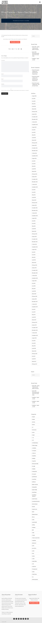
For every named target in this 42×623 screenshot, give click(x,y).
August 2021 (34, 249)
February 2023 (34, 202)
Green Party (34, 479)
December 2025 (34, 116)
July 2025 (33, 129)
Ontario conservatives (36, 537)
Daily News (34, 455)
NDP (33, 530)
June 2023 (33, 192)
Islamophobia (34, 487)
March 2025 (34, 140)
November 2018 (34, 330)
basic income (34, 429)
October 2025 (34, 121)
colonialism (34, 448)
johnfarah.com (21, 606)
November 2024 (34, 150)
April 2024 (34, 168)
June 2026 (33, 101)
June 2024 (33, 163)
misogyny (33, 527)
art (32, 427)
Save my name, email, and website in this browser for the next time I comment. (15, 90)
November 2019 (34, 301)
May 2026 (33, 103)
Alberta (33, 424)
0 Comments (22, 14)
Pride (33, 553)
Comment (3, 60)
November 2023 (34, 181)
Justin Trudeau (34, 498)
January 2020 (34, 298)
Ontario (33, 535)
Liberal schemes (34, 504)
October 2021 (34, 244)
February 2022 (34, 233)
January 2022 (34, 236)
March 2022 (34, 231)
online (33, 532)
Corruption (34, 450)
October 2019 (34, 304)
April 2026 (34, 106)
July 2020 (33, 283)
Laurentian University (36, 501)
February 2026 (34, 111)
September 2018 (35, 335)
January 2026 (34, 114)
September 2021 (35, 246)
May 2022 (33, 226)
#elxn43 (33, 416)
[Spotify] (19, 619)
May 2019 (33, 314)
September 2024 (35, 155)
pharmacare (34, 543)
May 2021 (33, 257)
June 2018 (33, 343)
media (33, 519)
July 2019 (33, 309)
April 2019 (34, 317)
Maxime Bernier (35, 514)
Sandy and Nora (9, 14)
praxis (33, 550)
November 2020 (34, 272)
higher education (35, 484)
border (33, 432)
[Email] (28, 619)
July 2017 (33, 356)
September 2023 (35, 187)
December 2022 (34, 207)
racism (33, 558)
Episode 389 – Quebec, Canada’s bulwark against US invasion (36, 48)
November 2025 (34, 119)
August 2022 (34, 218)
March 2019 (34, 319)
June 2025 (33, 132)
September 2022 (35, 215)
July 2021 (33, 252)
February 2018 (34, 353)
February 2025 (34, 142)
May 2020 (33, 288)
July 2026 (33, 98)
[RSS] (21, 619)
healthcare (34, 481)
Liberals (33, 506)
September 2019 (35, 306)
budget (33, 434)
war (32, 576)
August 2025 (34, 127)
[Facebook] (14, 619)
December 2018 (34, 327)
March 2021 (34, 262)
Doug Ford (34, 461)
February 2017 (34, 364)
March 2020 (34, 293)
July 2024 (33, 160)
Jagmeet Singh (34, 489)
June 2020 (33, 285)
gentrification (34, 476)
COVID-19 (34, 453)
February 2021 (34, 265)
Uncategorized (16, 14)
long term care (34, 509)
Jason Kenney (34, 492)
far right (33, 466)
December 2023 (34, 179)
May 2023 (33, 194)
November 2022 (34, 210)
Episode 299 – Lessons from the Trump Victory (35, 72)
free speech (34, 474)
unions (33, 571)
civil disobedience (35, 442)
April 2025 (34, 137)
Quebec (33, 556)
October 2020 (34, 275)
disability (33, 458)
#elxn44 (33, 419)
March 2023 (34, 200)
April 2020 (34, 291)
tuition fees (34, 566)
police (33, 545)
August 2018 (34, 337)
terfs (33, 563)
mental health (34, 522)
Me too (33, 516)
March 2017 (34, 361)
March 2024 (34, 171)
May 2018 (33, 345)
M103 (33, 511)
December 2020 (34, 270)
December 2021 (34, 239)
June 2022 (33, 223)
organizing (34, 540)
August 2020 (34, 280)
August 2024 (34, 158)
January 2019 (34, 324)
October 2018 (34, 332)
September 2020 (35, 278)
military (33, 524)
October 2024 (34, 153)
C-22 (33, 437)
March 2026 (34, 108)
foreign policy (34, 471)
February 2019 (34, 322)
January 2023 (34, 205)
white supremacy (35, 579)
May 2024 (33, 166)
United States (34, 574)
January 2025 (34, 145)
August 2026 (34, 95)
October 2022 (34, 213)
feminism (33, 468)
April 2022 (34, 228)
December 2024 (34, 147)
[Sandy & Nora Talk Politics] (4, 2)
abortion (33, 421)
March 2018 (34, 351)
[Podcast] (23, 619)
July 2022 (33, 220)
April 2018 (34, 348)
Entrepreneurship (35, 463)
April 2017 (34, 358)
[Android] (25, 619)
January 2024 (34, 176)
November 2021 (34, 241)
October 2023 (34, 184)
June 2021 (33, 254)
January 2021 (34, 267)
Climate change (34, 445)
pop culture (34, 548)
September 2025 (35, 124)
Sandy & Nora (34, 561)
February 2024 (34, 174)
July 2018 (33, 340)
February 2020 (34, 296)
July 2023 (33, 189)
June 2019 (33, 311)
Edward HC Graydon (35, 70)
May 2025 (33, 134)
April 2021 (34, 259)
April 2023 (34, 197)
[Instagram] (16, 619)
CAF (33, 440)
